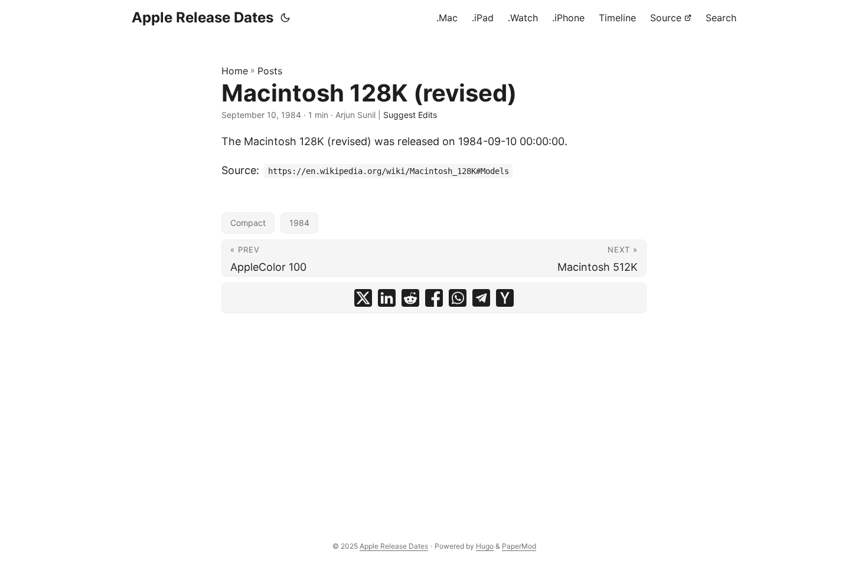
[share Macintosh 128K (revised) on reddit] (410, 298)
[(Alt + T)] (285, 17)
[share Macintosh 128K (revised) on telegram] (481, 298)
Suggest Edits (410, 115)
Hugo (485, 546)
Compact (248, 223)
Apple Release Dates (202, 17)
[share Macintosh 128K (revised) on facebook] (434, 298)
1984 (299, 223)
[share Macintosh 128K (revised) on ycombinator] (505, 298)
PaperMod (519, 546)
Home (234, 71)
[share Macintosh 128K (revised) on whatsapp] (457, 298)
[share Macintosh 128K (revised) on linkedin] (387, 298)
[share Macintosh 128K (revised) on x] (363, 298)
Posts (269, 71)
